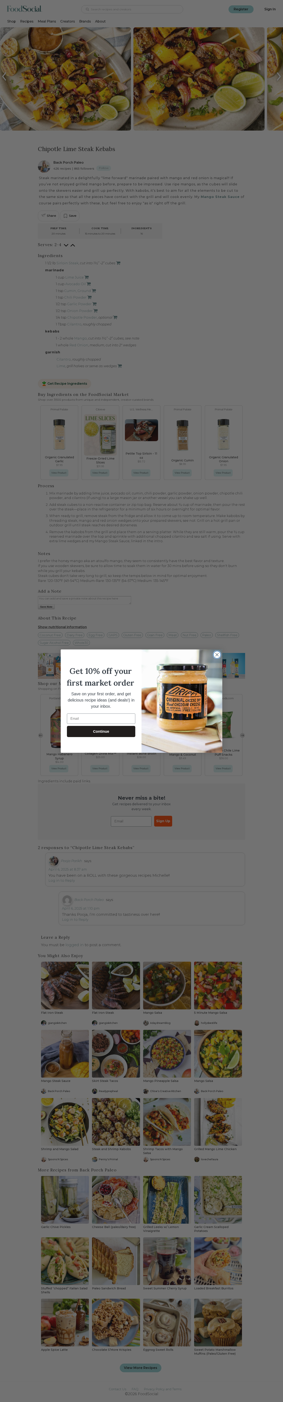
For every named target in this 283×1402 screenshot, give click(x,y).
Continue (101, 731)
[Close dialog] (217, 654)
